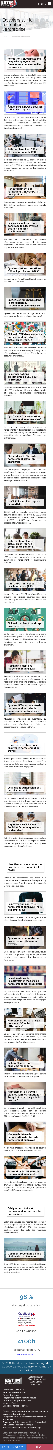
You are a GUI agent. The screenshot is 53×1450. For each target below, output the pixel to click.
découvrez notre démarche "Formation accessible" (26, 1367)
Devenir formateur (11, 1395)
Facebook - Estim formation (15, 1392)
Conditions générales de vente (16, 1406)
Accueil (4, 37)
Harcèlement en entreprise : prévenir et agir (22, 1427)
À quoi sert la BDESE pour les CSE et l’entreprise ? (24, 1422)
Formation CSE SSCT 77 (13, 1390)
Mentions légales (10, 1403)
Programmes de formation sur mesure (19, 1398)
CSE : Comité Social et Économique (18, 1425)
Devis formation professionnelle (17, 1400)
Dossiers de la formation (20, 37)
